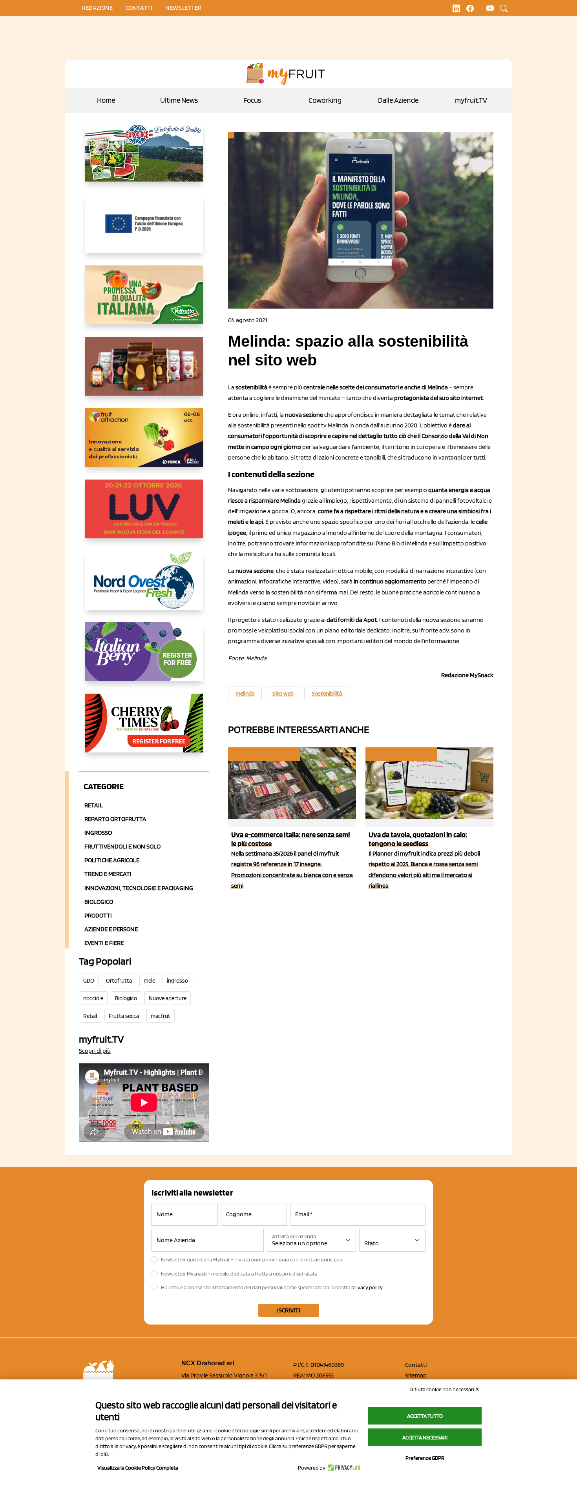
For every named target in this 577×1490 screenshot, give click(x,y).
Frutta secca (124, 1015)
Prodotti (98, 915)
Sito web (283, 693)
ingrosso (177, 980)
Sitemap (416, 1375)
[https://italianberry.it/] (144, 658)
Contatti (416, 1364)
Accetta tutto (425, 1416)
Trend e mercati (107, 874)
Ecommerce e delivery (263, 754)
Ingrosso (98, 832)
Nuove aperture (167, 998)
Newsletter (183, 7)
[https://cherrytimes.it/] (144, 729)
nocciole (93, 998)
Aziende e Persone (111, 929)
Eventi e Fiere (104, 943)
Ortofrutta (119, 980)
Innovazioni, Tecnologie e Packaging (138, 888)
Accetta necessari (424, 1437)
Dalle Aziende (398, 100)
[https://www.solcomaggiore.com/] (144, 229)
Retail (93, 805)
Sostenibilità (327, 693)
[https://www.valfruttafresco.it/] (144, 301)
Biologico (98, 901)
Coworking (325, 100)
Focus (252, 100)
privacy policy (367, 1287)
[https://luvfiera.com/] (144, 515)
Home (106, 100)
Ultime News (179, 100)
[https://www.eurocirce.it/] (144, 158)
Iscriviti (288, 1310)
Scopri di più (95, 1050)
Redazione (97, 7)
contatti (139, 7)
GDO (88, 980)
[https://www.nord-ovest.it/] (144, 586)
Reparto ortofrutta (115, 819)
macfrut (160, 1015)
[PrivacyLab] (342, 1468)
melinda (245, 693)
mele (149, 980)
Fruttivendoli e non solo (122, 846)
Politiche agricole (111, 860)
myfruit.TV (471, 100)
